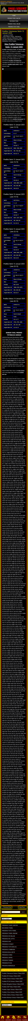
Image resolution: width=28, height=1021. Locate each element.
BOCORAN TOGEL (14, 21)
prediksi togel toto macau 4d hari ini (12, 847)
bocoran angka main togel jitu (15, 641)
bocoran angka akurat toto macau (16, 545)
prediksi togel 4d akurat (8, 833)
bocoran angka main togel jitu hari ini (12, 642)
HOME (2, 1020)
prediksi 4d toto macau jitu (11, 775)
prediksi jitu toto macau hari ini (10, 798)
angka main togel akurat (19, 465)
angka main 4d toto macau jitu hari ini (14, 463)
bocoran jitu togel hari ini (9, 690)
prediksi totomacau (18, 119)
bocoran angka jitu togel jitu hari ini (11, 574)
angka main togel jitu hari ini (10, 471)
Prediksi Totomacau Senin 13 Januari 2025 (13, 32)
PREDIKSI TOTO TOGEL (14, 26)
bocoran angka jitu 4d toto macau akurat (13, 558)
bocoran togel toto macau (9, 722)
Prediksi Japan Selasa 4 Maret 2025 (12, 989)
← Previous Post (6, 907)
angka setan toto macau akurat (10, 498)
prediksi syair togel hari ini (9, 811)
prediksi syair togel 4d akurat (15, 803)
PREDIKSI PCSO (7, 963)
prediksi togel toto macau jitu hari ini (14, 857)
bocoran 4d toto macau (13, 506)
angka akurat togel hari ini (11, 391)
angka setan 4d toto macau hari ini (11, 485)
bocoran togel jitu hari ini (14, 720)
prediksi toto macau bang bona (10, 873)
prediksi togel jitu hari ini (11, 840)
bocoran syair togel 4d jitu (9, 703)
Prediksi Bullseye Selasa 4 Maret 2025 (12, 997)
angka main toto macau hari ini (10, 476)
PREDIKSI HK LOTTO (8, 938)
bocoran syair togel (17, 698)
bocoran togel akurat (7, 716)
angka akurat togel (12, 388)
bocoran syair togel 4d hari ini (16, 702)
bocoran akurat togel (7, 515)
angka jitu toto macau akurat (16, 421)
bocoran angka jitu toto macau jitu (11, 583)
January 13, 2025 (8, 35)
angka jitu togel (17, 413)
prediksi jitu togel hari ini (9, 794)
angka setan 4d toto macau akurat (16, 482)
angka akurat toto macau (11, 395)
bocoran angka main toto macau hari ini (13, 650)
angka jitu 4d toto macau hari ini (13, 410)
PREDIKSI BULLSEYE (8, 952)
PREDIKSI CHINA (7, 955)
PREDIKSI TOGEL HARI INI (13, 18)
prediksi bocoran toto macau (16, 788)
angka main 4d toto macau (9, 456)
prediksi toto (19, 859)
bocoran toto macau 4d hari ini (10, 746)
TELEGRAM (24, 1020)
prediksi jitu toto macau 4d (14, 796)
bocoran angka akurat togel (9, 535)
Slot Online (21, 370)
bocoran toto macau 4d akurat (16, 744)
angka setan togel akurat (9, 491)
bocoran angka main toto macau (11, 644)
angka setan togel (20, 489)
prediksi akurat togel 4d (12, 779)
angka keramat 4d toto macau (12, 428)
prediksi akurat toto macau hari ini (11, 785)
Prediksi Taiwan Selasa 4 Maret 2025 (12, 978)
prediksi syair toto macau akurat (11, 822)
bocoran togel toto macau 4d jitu (15, 727)
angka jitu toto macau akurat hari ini (12, 423)
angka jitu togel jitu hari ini (11, 419)
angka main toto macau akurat (17, 473)
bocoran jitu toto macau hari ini (10, 694)
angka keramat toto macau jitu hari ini (12, 454)
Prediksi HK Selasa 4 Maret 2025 (11, 976)
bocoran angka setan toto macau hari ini (13, 683)
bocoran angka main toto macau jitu (12, 652)
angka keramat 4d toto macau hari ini (12, 434)
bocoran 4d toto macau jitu (18, 511)
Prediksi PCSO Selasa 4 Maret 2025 (12, 981)
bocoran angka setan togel (9, 668)
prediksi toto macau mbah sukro (11, 895)
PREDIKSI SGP (6, 941)
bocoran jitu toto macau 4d (14, 692)
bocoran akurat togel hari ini (12, 517)
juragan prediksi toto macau (9, 766)
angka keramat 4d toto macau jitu (11, 436)
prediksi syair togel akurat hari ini (15, 809)
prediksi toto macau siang (18, 899)
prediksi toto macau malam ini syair (11, 892)
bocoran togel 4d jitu (16, 715)
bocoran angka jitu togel (13, 567)
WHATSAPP (8, 1020)
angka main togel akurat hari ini (10, 467)
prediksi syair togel (12, 801)
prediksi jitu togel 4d (17, 792)
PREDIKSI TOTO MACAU (14, 39)
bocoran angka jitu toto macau (10, 576)
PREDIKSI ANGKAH (6, 1)
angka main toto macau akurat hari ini (12, 474)
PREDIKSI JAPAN (7, 957)
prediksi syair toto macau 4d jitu (12, 820)
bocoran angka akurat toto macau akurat (13, 546)
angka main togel (7, 465)
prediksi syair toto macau (9, 814)
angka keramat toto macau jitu (15, 452)
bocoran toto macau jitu (17, 753)
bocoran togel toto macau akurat (11, 729)
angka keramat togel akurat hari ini (11, 441)
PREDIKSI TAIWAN (7, 960)
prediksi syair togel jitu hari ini (15, 812)
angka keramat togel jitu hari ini (13, 445)
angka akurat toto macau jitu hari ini (14, 402)
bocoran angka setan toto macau (11, 678)
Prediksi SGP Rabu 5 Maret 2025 (11, 986)
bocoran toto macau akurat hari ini (15, 750)
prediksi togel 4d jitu (12, 835)
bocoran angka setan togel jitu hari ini (14, 676)
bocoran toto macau (19, 737)
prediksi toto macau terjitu (9, 901)
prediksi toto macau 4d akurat (16, 864)
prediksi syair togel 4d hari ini (10, 805)
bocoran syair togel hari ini (14, 707)
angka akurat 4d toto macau (13, 378)
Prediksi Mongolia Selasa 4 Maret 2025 (13, 984)
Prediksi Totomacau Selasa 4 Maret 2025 (13, 973)
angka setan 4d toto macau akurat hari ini (13, 484)
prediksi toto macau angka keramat (11, 871)
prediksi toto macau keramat (10, 883)
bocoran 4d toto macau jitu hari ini (11, 513)
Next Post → (22, 907)
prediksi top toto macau (8, 859)
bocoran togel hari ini (12, 718)
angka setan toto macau (18, 497)
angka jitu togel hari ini (10, 417)
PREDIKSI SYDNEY (8, 944)
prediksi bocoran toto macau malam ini (12, 790)
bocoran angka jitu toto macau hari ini (12, 582)
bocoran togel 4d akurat (13, 713)
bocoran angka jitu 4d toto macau (16, 556)
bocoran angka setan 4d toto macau (14, 655)
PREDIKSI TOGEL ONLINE (14, 24)
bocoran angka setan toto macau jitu (12, 685)
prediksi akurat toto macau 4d (15, 783)
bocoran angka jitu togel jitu (17, 572)
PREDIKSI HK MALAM (8, 936)
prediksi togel (8, 831)
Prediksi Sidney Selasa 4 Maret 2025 (12, 995)
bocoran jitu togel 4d (19, 689)
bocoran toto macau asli (8, 751)
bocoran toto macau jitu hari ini (10, 755)
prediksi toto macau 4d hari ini (10, 866)
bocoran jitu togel (9, 689)
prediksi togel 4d (16, 831)
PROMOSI (19, 1020)
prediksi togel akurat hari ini (13, 836)
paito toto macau (18, 768)
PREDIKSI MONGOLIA (8, 965)
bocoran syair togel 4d (8, 700)
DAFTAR (14, 1020)
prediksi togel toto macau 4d (14, 844)
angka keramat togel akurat (17, 439)
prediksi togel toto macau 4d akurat (11, 846)
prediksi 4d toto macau (8, 770)
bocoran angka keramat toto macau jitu (14, 618)
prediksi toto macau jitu (13, 877)
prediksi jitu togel (7, 792)
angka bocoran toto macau (9, 404)
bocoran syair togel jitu (8, 709)
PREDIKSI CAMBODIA (8, 949)
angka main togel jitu (18, 469)
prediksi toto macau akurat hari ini (15, 870)
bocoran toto (10, 737)
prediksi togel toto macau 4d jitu (11, 849)
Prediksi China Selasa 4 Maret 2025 (12, 992)
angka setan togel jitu (10, 495)
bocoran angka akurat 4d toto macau (14, 522)
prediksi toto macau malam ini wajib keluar (14, 894)
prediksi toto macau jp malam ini (13, 881)
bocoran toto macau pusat (18, 764)
